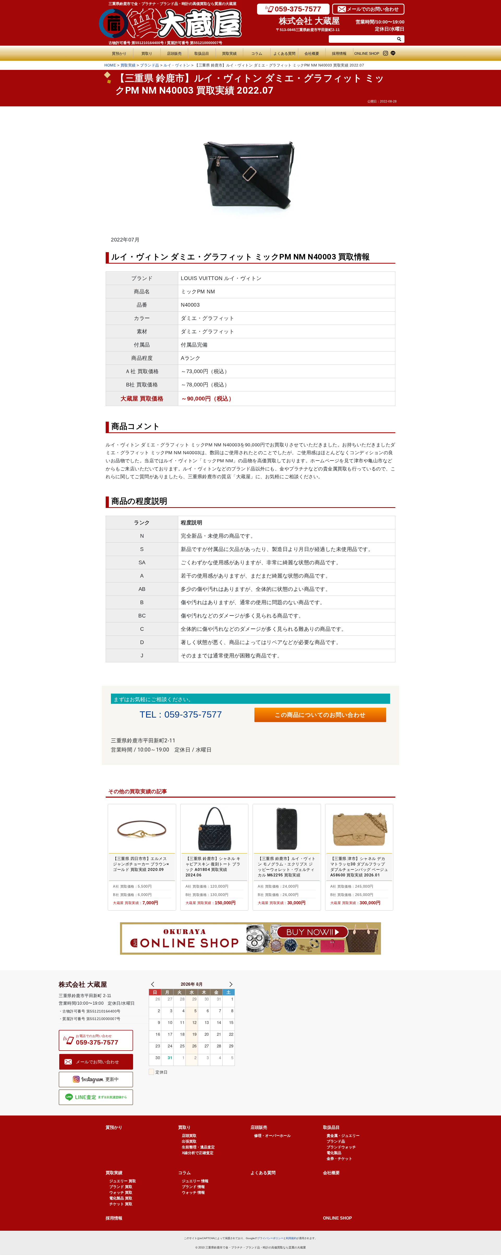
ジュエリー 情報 (195, 1181)
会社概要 (312, 53)
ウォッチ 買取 (120, 1192)
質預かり (119, 53)
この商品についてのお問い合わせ (320, 715)
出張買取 (189, 1141)
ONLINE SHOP (366, 53)
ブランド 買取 (120, 1187)
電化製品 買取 (120, 1198)
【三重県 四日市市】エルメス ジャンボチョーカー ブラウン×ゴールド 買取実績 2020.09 (141, 864)
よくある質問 (285, 53)
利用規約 (291, 1238)
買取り (146, 53)
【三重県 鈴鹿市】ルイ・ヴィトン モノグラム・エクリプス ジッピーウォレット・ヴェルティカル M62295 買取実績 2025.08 (287, 867)
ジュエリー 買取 (122, 1181)
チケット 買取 (120, 1204)
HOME (110, 65)
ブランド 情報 (193, 1187)
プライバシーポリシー (270, 1238)
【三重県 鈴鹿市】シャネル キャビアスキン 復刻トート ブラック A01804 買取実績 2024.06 (213, 866)
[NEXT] (230, 984)
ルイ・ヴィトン (177, 65)
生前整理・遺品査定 (198, 1147)
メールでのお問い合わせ (373, 9)
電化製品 (334, 1153)
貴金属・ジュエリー (343, 1135)
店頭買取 (189, 1135)
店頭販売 (174, 53)
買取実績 (229, 53)
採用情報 (339, 53)
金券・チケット (339, 1158)
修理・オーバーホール (272, 1135)
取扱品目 (201, 53)
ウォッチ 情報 (193, 1192)
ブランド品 (149, 65)
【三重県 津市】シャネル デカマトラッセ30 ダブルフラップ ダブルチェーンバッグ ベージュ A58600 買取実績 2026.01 (359, 866)
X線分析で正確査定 (197, 1153)
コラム (256, 53)
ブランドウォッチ (341, 1147)
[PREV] (154, 984)
